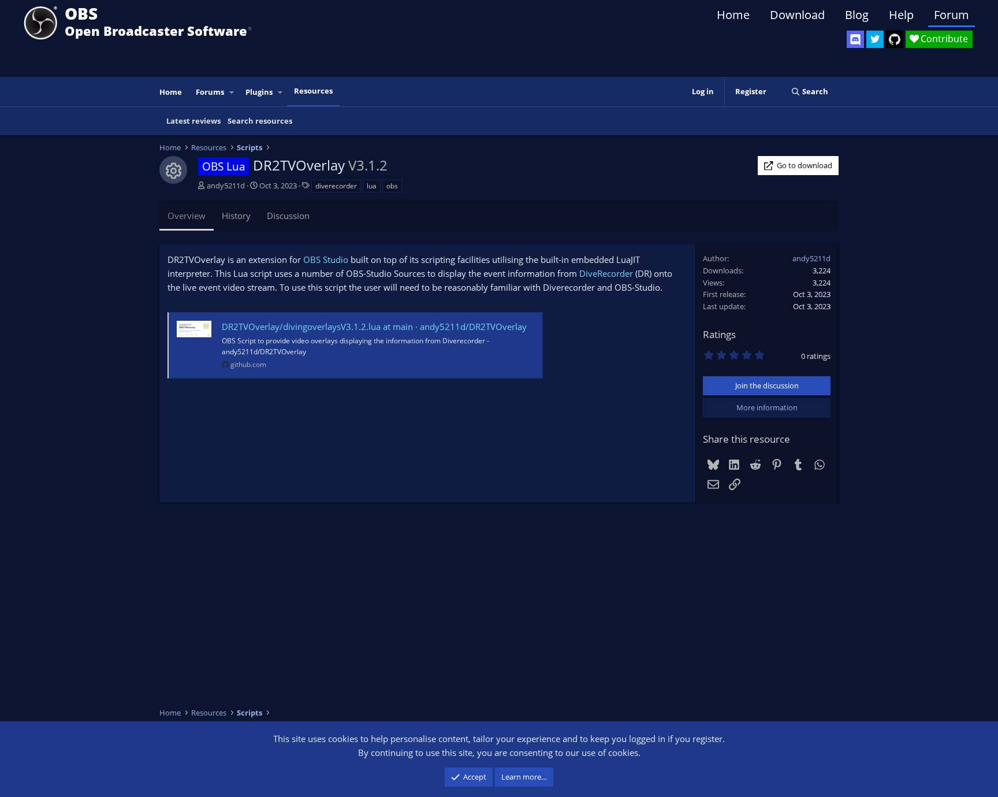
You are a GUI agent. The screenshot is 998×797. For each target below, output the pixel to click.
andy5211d (226, 185)
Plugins (259, 92)
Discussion (288, 215)
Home (733, 15)
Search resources (260, 121)
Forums (210, 92)
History (236, 215)
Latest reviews (193, 121)
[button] (232, 92)
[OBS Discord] (855, 39)
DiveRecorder (606, 273)
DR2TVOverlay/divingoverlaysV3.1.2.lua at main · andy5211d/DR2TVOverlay (374, 326)
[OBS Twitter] (875, 39)
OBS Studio (325, 259)
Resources (313, 91)
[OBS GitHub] (894, 39)
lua (372, 186)
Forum (951, 15)
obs (392, 186)
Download (797, 15)
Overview (186, 215)
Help (901, 15)
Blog (857, 15)
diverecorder (336, 186)
